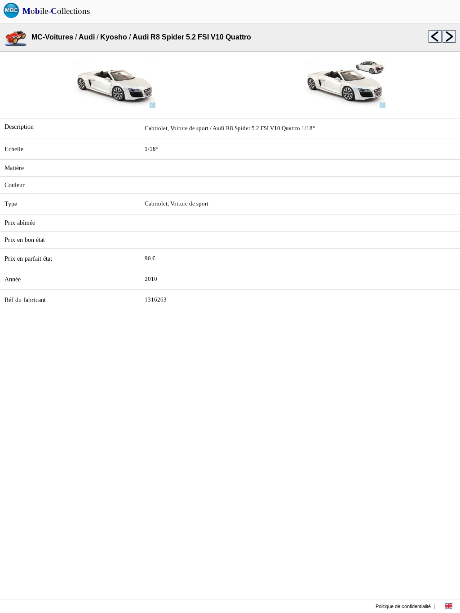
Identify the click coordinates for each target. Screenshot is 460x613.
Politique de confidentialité (403, 606)
